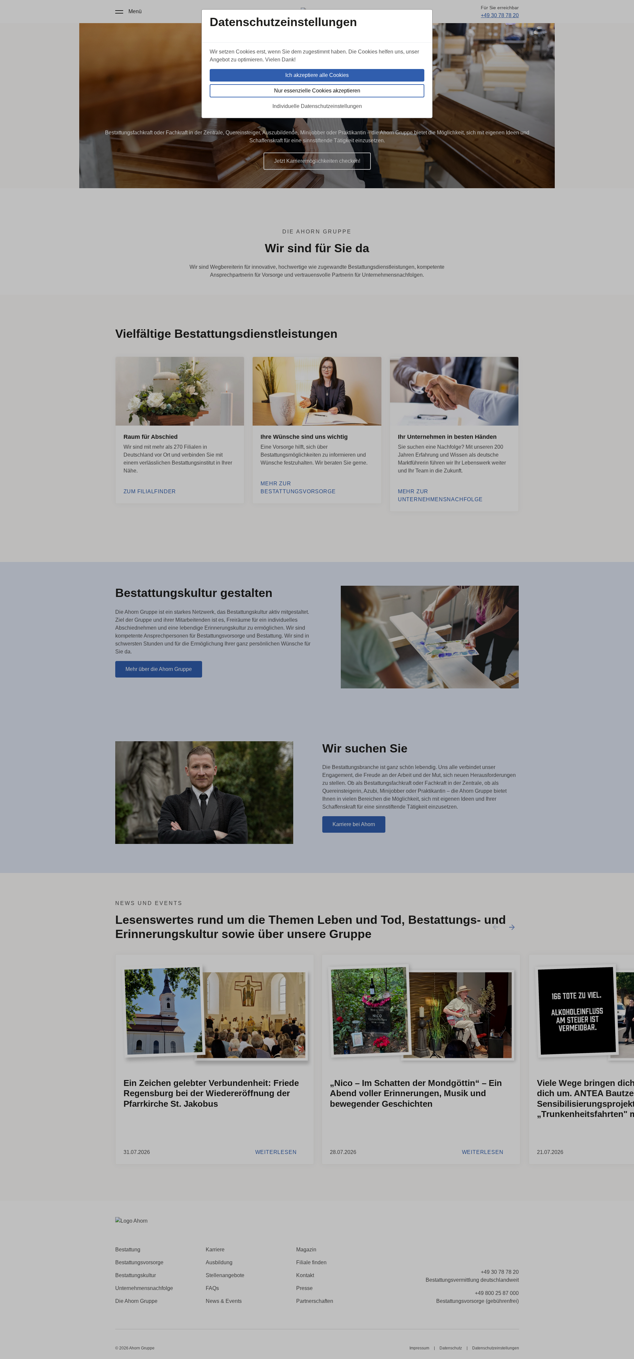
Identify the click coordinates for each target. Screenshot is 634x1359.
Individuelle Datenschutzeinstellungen (317, 106)
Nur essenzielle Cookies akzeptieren (317, 90)
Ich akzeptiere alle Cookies (317, 75)
